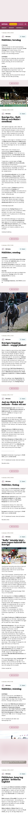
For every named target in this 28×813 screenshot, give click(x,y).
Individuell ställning (6, 232)
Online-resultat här (6, 668)
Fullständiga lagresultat (7, 205)
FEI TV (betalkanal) (7, 460)
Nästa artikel (14, 83)
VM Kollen (8, 36)
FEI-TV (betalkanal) (17, 266)
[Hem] (5, 24)
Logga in (20, 24)
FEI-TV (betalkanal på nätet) (9, 718)
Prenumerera (13, 24)
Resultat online (5, 463)
